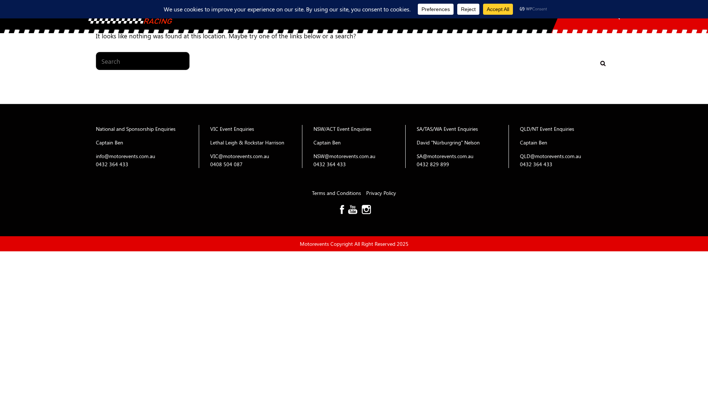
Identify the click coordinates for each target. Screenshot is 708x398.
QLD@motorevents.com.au (550, 156)
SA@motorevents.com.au (445, 156)
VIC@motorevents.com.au (239, 156)
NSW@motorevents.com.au (344, 156)
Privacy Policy (381, 192)
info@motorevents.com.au (125, 156)
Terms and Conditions (337, 192)
